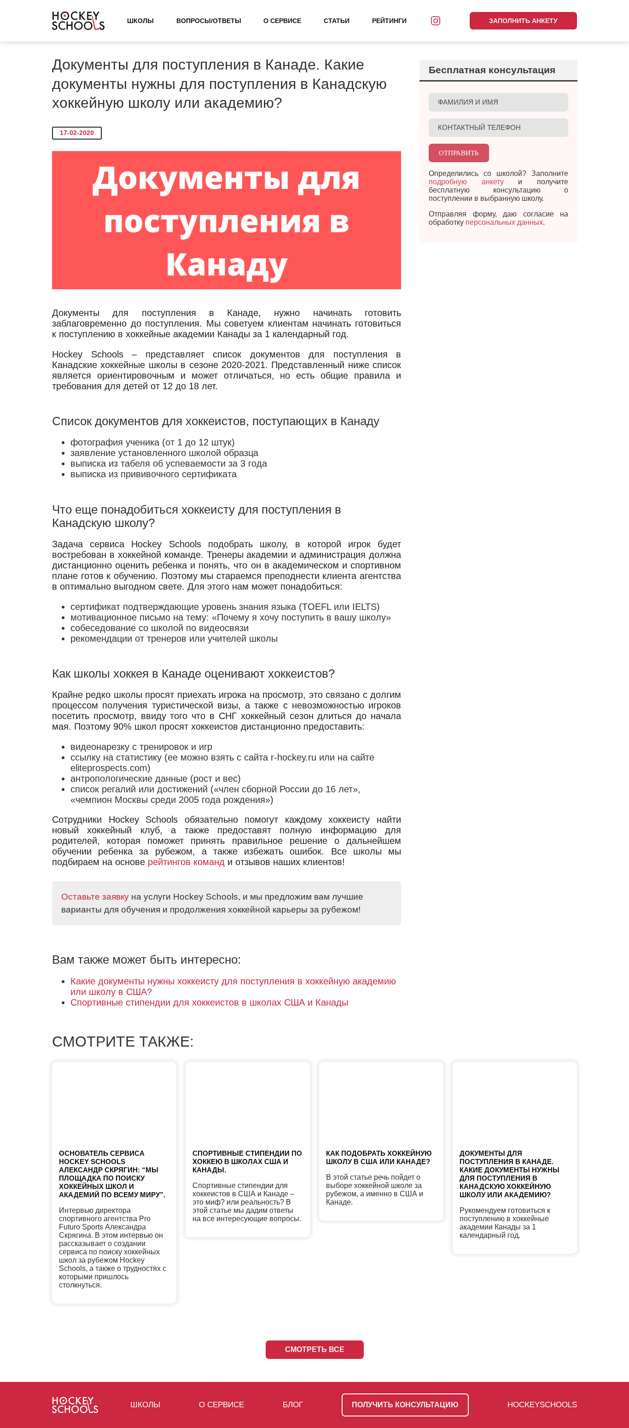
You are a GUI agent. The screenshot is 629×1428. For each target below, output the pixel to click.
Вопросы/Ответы (208, 20)
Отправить (459, 153)
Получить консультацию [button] (405, 1405)
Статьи (336, 20)
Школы (140, 20)
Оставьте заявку (95, 896)
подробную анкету (466, 182)
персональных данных (504, 222)
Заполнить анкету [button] (523, 20)
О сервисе (282, 20)
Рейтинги (389, 20)
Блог (293, 1404)
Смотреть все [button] (314, 1349)
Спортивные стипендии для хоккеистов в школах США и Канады (209, 1002)
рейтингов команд (186, 862)
